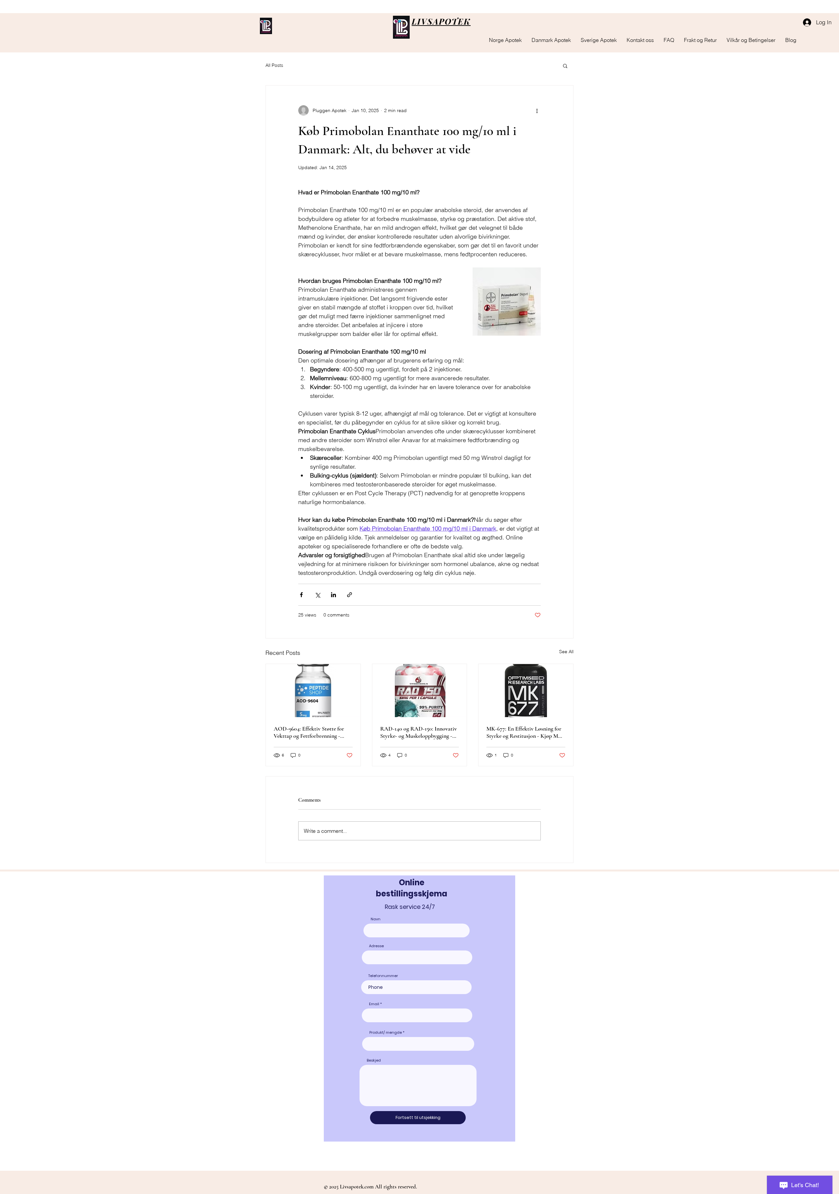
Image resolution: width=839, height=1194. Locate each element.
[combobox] (418, 1044)
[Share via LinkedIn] (333, 595)
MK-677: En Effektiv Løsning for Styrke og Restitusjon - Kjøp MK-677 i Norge (525, 732)
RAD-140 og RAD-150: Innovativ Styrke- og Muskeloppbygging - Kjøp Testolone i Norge (418, 732)
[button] (565, 65)
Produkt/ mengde (385, 1032)
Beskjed (374, 1060)
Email (374, 1004)
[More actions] (537, 110)
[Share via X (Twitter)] (317, 595)
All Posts (274, 65)
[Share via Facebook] (301, 595)
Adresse (376, 946)
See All (566, 652)
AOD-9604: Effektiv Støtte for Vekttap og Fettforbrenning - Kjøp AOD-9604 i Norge (309, 732)
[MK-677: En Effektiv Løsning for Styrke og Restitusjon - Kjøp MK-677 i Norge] (525, 690)
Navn (375, 919)
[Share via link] (349, 595)
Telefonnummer (383, 976)
